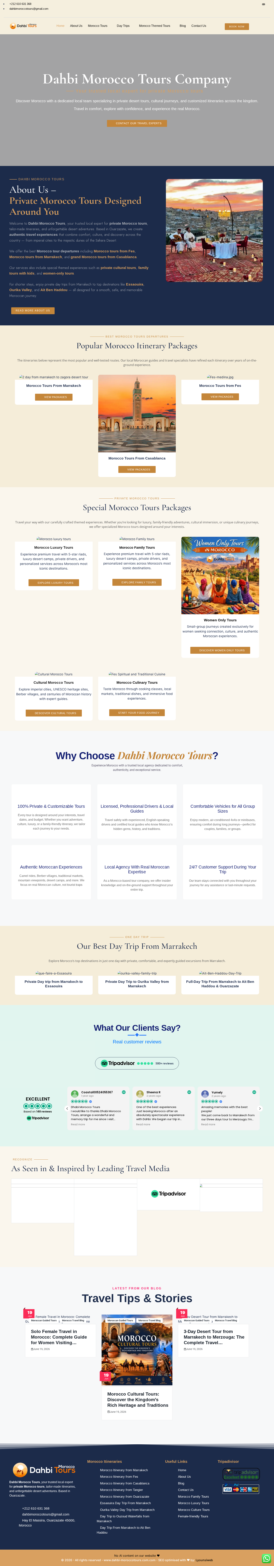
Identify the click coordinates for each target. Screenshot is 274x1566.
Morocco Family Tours (137, 547)
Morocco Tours (97, 25)
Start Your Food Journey (138, 712)
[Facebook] (248, 4)
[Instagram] (256, 4)
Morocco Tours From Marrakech (53, 386)
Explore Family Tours (139, 582)
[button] (260, 1108)
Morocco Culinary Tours (137, 682)
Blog (183, 25)
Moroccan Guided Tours (44, 1320)
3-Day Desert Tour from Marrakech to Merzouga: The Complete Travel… (214, 1337)
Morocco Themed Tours (154, 25)
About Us (76, 25)
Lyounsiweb (204, 1560)
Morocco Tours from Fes (220, 386)
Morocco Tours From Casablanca (137, 458)
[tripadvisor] (263, 4)
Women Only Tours (220, 620)
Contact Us (198, 25)
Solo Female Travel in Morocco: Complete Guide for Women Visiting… (59, 1337)
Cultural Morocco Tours (54, 682)
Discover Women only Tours (222, 650)
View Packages (55, 397)
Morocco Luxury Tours (53, 547)
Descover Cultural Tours (55, 713)
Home (60, 25)
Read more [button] (78, 1124)
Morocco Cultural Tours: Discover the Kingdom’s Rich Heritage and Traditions (137, 1399)
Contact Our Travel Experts (138, 123)
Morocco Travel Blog (73, 1320)
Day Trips (123, 25)
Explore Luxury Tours (55, 582)
